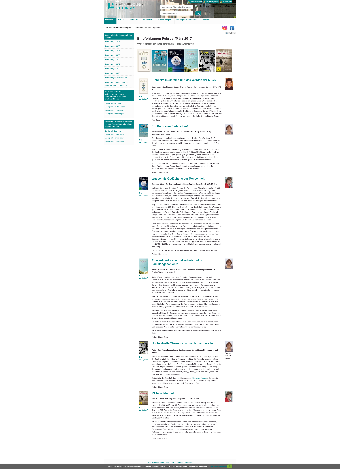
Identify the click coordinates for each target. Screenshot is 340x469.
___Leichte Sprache (211, 2)
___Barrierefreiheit (195, 2)
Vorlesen (232, 33)
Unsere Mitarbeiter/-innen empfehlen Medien (118, 36)
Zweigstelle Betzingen (113, 103)
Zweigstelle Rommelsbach (114, 110)
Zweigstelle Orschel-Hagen (115, 107)
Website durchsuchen (156, 463)
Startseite (119, 28)
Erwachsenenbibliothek (142, 28)
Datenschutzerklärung (184, 463)
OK (230, 466)
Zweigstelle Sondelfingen (114, 114)
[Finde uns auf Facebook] (232, 29)
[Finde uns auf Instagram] (225, 29)
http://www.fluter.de (199, 378)
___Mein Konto (226, 2)
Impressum (170, 463)
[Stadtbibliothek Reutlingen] (124, 5)
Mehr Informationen (219, 466)
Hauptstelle (128, 28)
